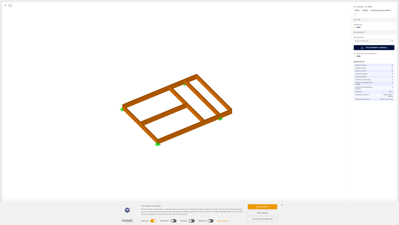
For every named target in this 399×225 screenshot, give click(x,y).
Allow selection (262, 213)
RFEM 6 (357, 10)
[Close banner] (282, 205)
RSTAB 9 (365, 10)
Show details (222, 221)
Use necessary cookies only (262, 219)
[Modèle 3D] (5, 5)
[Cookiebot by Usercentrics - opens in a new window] (127, 220)
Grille (359, 27)
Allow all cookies (262, 207)
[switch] (174, 220)
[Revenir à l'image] (10, 5)
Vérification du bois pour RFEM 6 (380, 10)
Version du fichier (359, 37)
